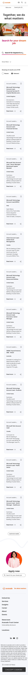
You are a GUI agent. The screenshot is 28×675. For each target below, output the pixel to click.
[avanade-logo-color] (6, 2)
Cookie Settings (9, 665)
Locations (5, 630)
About (4, 611)
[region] (14, 659)
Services (5, 601)
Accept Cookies (14, 670)
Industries (6, 598)
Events (4, 614)
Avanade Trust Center (10, 622)
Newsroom (6, 620)
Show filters (5, 62)
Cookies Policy (20, 659)
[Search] (22, 2)
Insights (5, 605)
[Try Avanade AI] (19, 2)
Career (4, 608)
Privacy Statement (5, 661)
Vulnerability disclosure (9, 625)
